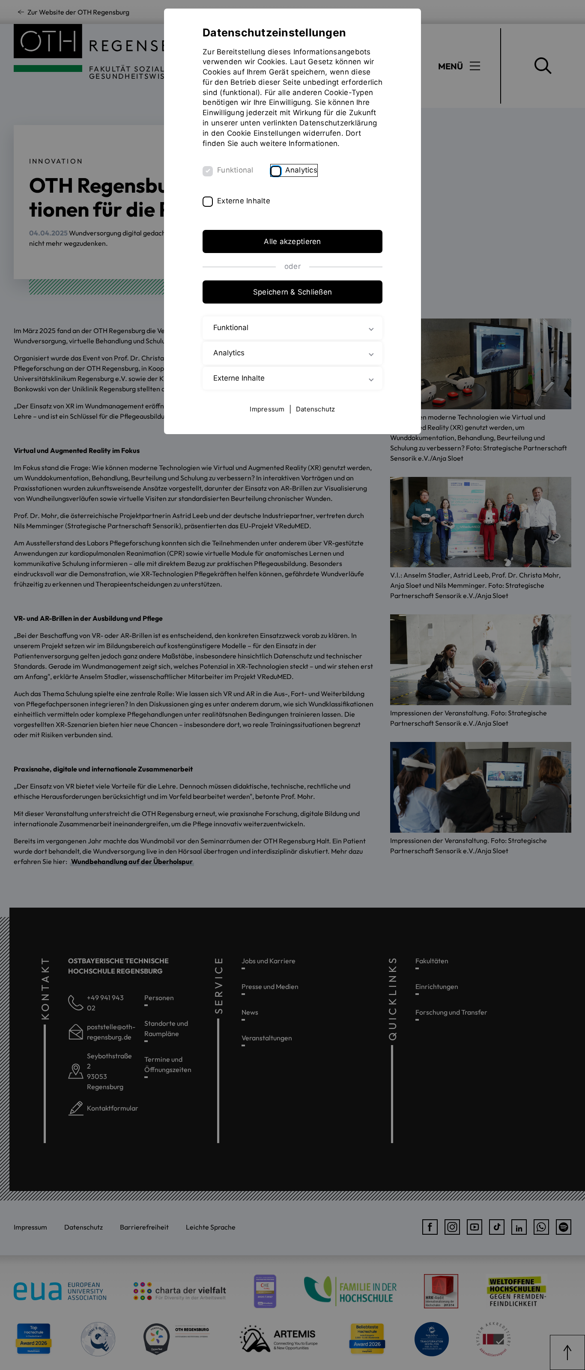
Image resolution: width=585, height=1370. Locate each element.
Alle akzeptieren (292, 241)
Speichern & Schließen (292, 292)
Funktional (235, 170)
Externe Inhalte (243, 201)
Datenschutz (315, 409)
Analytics (301, 170)
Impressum (267, 409)
